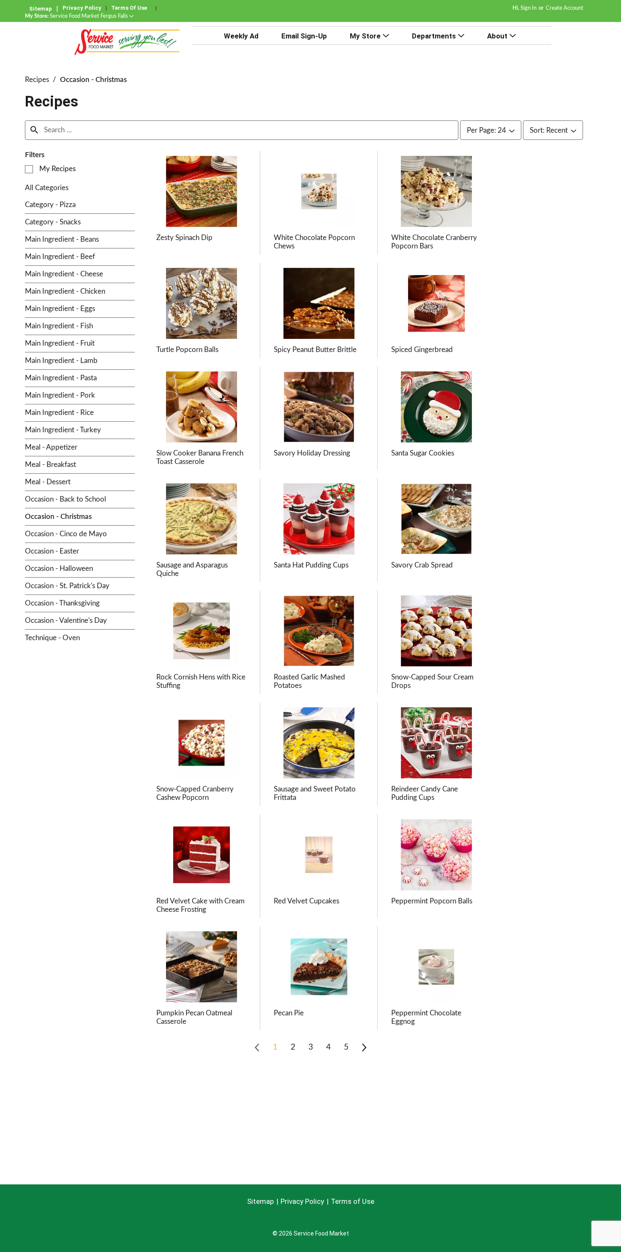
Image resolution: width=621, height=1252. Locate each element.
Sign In (528, 8)
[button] (91, 16)
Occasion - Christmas (93, 79)
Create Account (564, 8)
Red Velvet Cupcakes (306, 901)
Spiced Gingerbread (422, 349)
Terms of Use (129, 8)
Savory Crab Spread (422, 565)
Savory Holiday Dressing (312, 453)
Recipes (37, 79)
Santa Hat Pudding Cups (311, 565)
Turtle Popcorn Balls (187, 349)
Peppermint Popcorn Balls (431, 901)
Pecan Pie (289, 1013)
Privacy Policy (82, 8)
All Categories (46, 187)
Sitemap (40, 8)
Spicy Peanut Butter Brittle (315, 349)
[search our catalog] (34, 130)
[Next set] (364, 1047)
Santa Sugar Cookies (422, 453)
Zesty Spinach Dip (184, 237)
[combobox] (490, 130)
